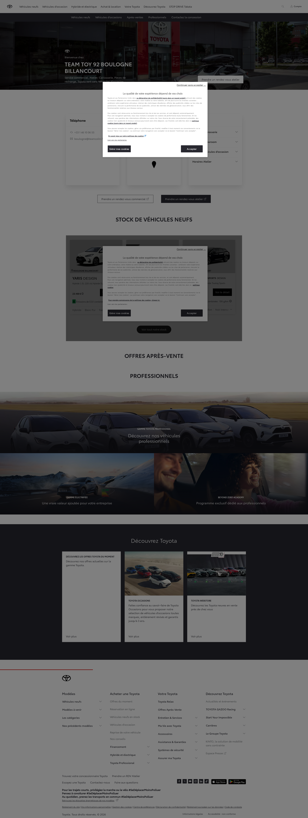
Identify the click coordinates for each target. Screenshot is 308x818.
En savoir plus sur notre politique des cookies (126, 136)
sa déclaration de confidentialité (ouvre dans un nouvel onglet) (161, 98)
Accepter (192, 148)
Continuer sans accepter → (191, 84)
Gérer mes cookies (119, 148)
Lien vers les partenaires (117, 140)
